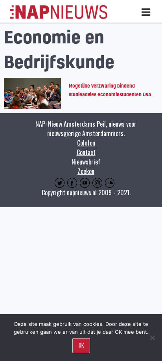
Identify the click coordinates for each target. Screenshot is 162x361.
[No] (152, 338)
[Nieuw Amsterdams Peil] (58, 17)
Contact (86, 152)
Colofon (86, 143)
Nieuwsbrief (86, 161)
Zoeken (85, 171)
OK (81, 345)
